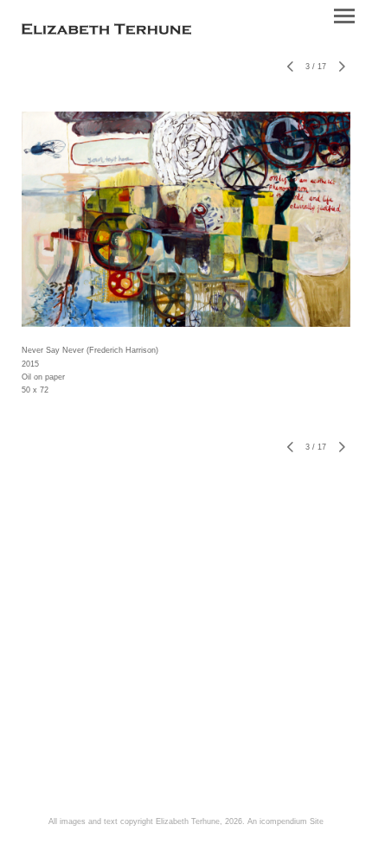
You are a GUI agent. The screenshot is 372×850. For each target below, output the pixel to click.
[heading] (106, 31)
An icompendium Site (285, 821)
